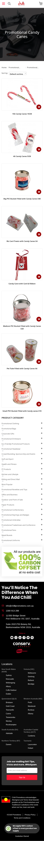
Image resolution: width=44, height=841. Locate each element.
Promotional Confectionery (14, 67)
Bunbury (31, 710)
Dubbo (8, 694)
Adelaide (9, 733)
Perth (30, 702)
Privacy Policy (30, 815)
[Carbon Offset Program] (22, 562)
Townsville (10, 710)
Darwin (8, 744)
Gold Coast (10, 706)
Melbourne (32, 673)
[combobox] (17, 73)
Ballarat (31, 680)
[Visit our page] (11, 637)
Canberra (31, 736)
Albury (8, 686)
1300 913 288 (12, 611)
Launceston (32, 744)
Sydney (9, 675)
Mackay (9, 721)
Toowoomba (10, 717)
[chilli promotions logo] (21, 3)
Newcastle (10, 679)
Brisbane (9, 702)
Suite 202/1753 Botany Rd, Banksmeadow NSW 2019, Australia (23, 625)
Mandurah (32, 706)
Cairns (8, 714)
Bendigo (31, 684)
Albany (30, 714)
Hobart (30, 748)
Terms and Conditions (22, 818)
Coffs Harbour (11, 690)
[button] (38, 107)
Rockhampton (11, 725)
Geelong (31, 676)
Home (4, 67)
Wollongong (10, 683)
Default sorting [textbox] (16, 74)
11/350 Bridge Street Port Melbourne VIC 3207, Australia (22, 617)
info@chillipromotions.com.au (20, 606)
